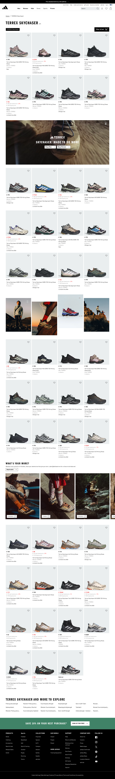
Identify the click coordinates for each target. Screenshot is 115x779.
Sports (45, 8)
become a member (94, 5)
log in (107, 5)
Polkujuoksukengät (12, 704)
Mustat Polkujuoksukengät (99, 704)
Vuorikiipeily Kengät (47, 704)
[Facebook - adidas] (102, 737)
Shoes (38, 8)
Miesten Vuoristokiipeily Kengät (48, 707)
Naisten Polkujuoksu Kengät (29, 704)
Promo (52, 8)
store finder (66, 5)
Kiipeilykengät (62, 704)
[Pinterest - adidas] (102, 752)
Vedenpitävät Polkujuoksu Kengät (12, 707)
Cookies (51, 775)
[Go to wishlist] (106, 8)
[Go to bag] (111, 8)
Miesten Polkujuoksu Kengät (12, 711)
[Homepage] (5, 8)
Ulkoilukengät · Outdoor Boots (83, 711)
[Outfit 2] (57, 496)
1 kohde (44, 516)
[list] (50, 29)
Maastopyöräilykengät (65, 707)
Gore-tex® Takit (81, 704)
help (71, 5)
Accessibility (79, 775)
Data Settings (45, 775)
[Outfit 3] (92, 496)
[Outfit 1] (22, 496)
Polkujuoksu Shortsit (29, 707)
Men (18, 8)
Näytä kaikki (10, 469)
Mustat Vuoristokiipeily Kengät (100, 707)
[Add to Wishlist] (28, 36)
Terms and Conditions (69, 775)
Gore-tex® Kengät (64, 711)
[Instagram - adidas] (102, 742)
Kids (32, 8)
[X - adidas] (102, 747)
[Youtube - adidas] (102, 761)
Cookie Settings (36, 775)
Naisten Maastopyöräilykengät (100, 711)
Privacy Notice (59, 775)
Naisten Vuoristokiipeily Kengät (48, 711)
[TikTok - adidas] (102, 756)
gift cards (86, 5)
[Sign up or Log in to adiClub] (102, 8)
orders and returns (78, 5)
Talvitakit (78, 707)
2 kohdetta (10, 516)
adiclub (102, 5)
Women (25, 8)
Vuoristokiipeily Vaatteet (30, 711)
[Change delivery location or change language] (111, 5)
